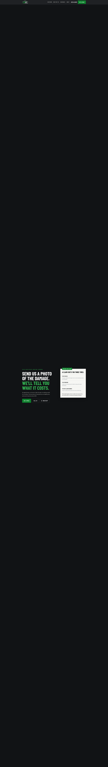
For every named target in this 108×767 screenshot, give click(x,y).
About (68, 2)
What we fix (56, 2)
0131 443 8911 (74, 2)
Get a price (81, 2)
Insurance (62, 2)
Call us (35, 400)
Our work (49, 2)
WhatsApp (45, 400)
